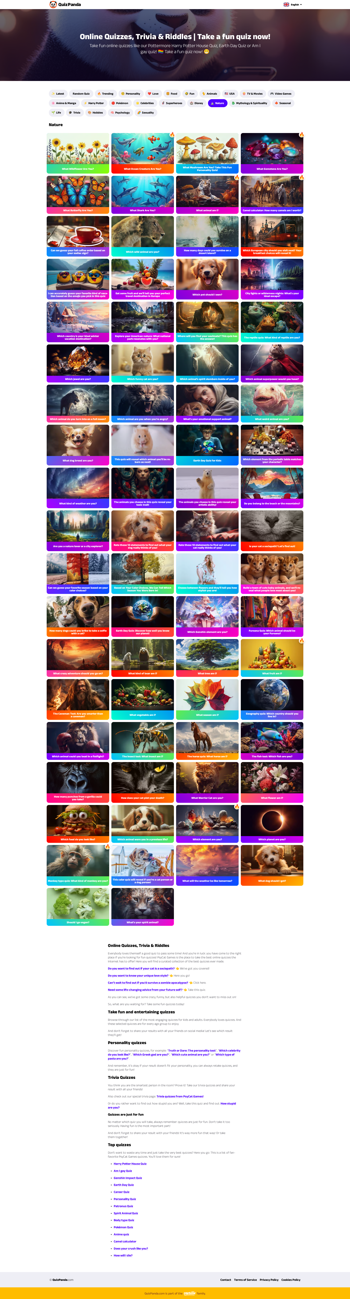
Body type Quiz (124, 1220)
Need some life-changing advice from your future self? (145, 989)
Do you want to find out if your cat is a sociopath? (141, 968)
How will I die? (123, 1255)
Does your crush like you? (131, 1248)
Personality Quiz (125, 1199)
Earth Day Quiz (124, 1184)
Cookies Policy (290, 1279)
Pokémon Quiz (123, 1227)
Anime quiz (121, 1234)
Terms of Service (245, 1279)
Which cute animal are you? (190, 1054)
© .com (61, 1279)
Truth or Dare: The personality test (192, 1050)
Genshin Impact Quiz (128, 1177)
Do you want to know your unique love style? (138, 975)
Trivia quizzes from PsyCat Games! (180, 1096)
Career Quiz (121, 1191)
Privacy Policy (269, 1279)
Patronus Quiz (123, 1206)
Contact (225, 1279)
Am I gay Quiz (123, 1170)
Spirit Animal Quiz (126, 1213)
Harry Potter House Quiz (130, 1163)
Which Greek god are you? (150, 1054)
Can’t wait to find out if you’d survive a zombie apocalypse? (148, 982)
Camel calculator (125, 1241)
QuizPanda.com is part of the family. (175, 1293)
